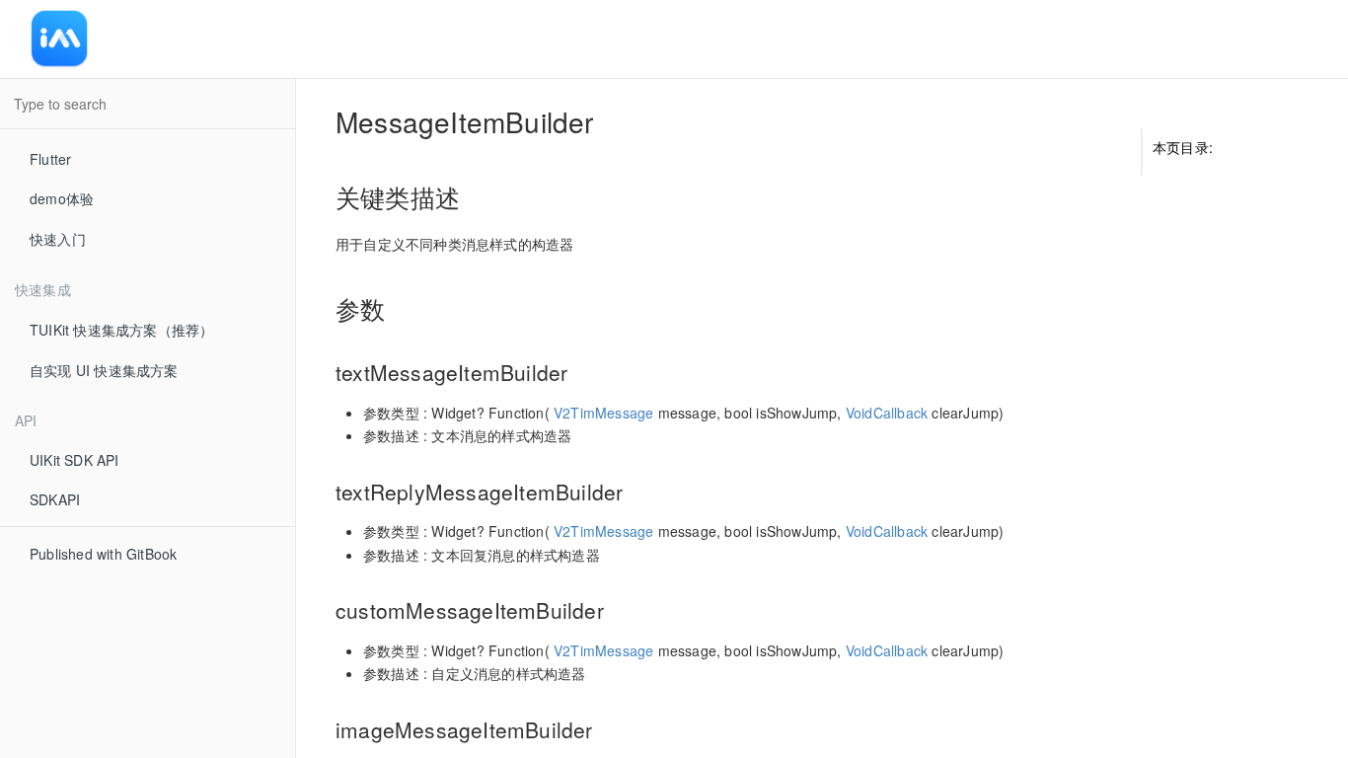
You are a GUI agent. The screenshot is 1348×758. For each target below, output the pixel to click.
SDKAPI (55, 499)
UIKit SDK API (74, 460)
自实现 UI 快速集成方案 (104, 370)
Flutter (50, 159)
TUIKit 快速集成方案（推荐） (121, 330)
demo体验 (62, 198)
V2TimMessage (603, 412)
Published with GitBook (103, 554)
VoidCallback (887, 412)
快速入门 (58, 239)
